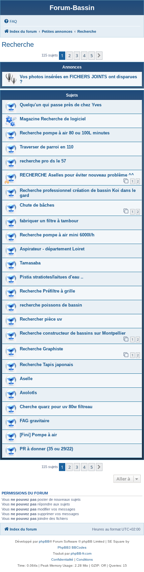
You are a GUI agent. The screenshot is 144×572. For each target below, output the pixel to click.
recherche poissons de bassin (51, 305)
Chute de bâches (37, 205)
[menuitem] (10, 21)
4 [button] (84, 55)
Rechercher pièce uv (41, 319)
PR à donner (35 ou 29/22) (46, 448)
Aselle (26, 378)
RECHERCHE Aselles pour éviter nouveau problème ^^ (77, 175)
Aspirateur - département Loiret (52, 248)
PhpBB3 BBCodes (72, 547)
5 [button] (91, 55)
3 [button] (77, 55)
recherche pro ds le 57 (43, 160)
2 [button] (69, 55)
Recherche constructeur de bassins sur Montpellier (73, 333)
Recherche (18, 44)
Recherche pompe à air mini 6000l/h (57, 234)
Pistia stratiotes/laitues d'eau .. (51, 276)
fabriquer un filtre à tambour (49, 220)
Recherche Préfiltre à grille (47, 291)
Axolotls (28, 392)
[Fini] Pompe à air (38, 434)
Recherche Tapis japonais (46, 364)
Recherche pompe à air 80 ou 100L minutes (65, 132)
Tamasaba (30, 262)
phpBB (44, 541)
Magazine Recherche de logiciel (53, 118)
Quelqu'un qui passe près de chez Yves (60, 104)
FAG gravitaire (34, 420)
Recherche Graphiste (41, 348)
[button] (99, 55)
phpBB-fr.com (81, 553)
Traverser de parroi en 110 (46, 146)
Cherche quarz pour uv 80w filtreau (56, 406)
